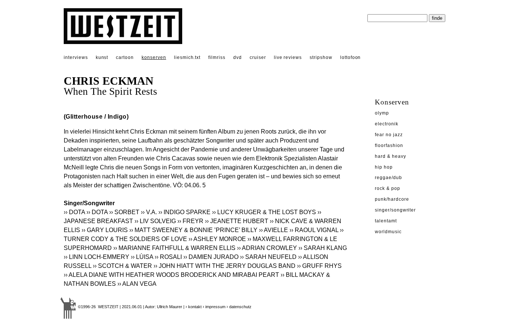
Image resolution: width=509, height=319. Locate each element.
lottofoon (350, 57)
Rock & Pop (387, 188)
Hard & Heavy (390, 156)
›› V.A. (149, 212)
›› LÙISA (142, 257)
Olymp (382, 113)
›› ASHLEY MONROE (217, 239)
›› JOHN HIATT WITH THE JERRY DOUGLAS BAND (224, 266)
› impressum (214, 306)
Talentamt (386, 221)
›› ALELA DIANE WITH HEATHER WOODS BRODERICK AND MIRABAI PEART (171, 275)
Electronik (386, 124)
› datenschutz (239, 306)
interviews (76, 57)
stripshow (321, 57)
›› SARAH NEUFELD (268, 257)
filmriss (216, 57)
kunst (102, 57)
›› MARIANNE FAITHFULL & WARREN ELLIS (174, 248)
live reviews (288, 57)
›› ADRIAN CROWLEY (267, 248)
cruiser (258, 57)
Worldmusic (388, 231)
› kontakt (194, 306)
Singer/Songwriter (395, 210)
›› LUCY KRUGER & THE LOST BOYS (264, 212)
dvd (237, 57)
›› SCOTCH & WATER (122, 266)
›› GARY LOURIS (105, 230)
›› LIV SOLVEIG (155, 221)
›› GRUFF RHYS (320, 266)
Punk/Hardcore (392, 199)
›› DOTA (74, 212)
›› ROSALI (168, 257)
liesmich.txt (187, 57)
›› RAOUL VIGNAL (314, 230)
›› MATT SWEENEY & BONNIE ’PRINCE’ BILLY (193, 230)
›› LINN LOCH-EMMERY (96, 257)
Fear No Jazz (389, 134)
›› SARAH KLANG (322, 248)
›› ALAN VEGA (137, 284)
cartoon (125, 57)
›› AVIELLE (273, 230)
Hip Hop (384, 167)
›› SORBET (124, 212)
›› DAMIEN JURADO (210, 257)
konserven (154, 57)
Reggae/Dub (388, 177)
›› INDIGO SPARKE (184, 212)
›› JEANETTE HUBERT (236, 221)
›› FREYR (190, 221)
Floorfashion (389, 145)
